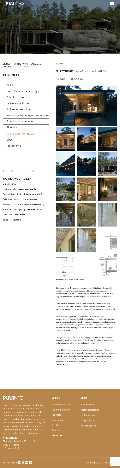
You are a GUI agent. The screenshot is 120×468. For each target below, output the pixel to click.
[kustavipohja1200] (65, 265)
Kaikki (10, 85)
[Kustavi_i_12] (107, 139)
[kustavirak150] (107, 265)
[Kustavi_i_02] (65, 139)
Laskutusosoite (88, 415)
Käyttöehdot (87, 404)
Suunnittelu (58, 420)
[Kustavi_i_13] (86, 164)
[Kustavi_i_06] (107, 189)
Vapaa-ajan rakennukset (21, 133)
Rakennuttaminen (61, 409)
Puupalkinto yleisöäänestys (23, 91)
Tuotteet (56, 425)
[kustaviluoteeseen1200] (107, 240)
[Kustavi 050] (86, 189)
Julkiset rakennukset (19, 109)
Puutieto (56, 430)
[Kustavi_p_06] (65, 240)
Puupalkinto (14, 145)
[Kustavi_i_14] (65, 164)
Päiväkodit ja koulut (18, 103)
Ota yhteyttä (87, 420)
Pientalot (12, 127)
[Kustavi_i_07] (86, 139)
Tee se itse (57, 435)
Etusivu (6, 64)
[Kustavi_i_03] (86, 106)
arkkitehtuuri (21, 64)
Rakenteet (57, 414)
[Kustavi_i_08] (65, 215)
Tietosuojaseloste (90, 409)
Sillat (9, 139)
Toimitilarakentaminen (20, 121)
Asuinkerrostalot (16, 97)
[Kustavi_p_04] (107, 215)
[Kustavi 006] (107, 164)
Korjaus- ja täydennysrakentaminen (28, 115)
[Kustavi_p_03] (86, 215)
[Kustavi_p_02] (65, 189)
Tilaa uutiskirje (88, 425)
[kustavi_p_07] (86, 240)
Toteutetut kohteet (61, 404)
